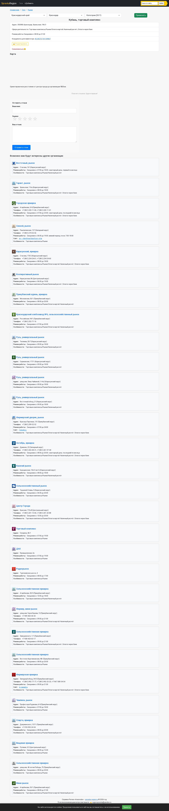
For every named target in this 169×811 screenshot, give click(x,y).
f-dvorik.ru (22, 430)
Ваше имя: (16, 106)
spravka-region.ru (91, 799)
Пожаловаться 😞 (19, 49)
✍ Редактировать (20, 44)
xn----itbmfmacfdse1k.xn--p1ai (30, 238)
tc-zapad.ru (23, 687)
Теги (21, 3)
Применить (141, 15)
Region (8, 3)
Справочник (14, 10)
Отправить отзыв (21, 147)
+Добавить (29, 3)
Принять (126, 807)
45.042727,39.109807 (43, 39)
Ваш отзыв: (17, 124)
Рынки (30, 10)
